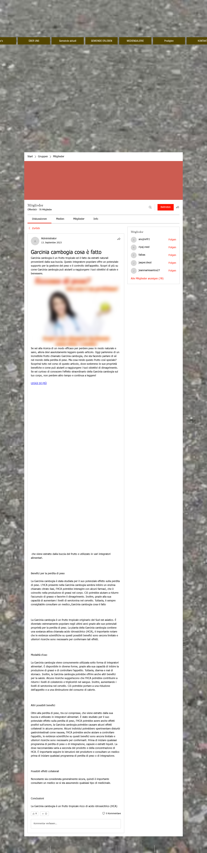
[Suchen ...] (150, 207)
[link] (39, 219)
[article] (75, 533)
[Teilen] (119, 239)
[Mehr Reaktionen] (44, 814)
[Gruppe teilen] (178, 207)
